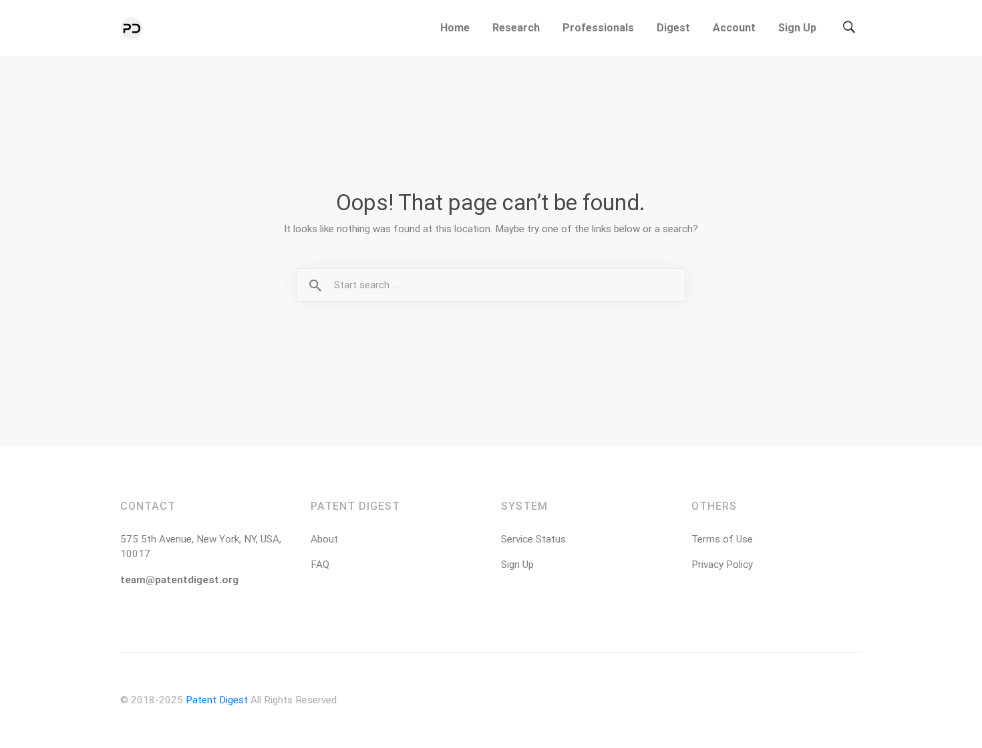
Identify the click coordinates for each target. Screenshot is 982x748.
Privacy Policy (722, 564)
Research (516, 27)
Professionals (598, 27)
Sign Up (797, 27)
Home (455, 27)
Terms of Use (722, 539)
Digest (673, 27)
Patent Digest (217, 700)
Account (734, 27)
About (324, 539)
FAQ (320, 564)
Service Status (533, 539)
